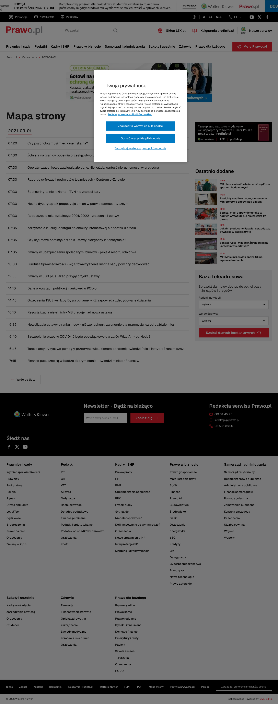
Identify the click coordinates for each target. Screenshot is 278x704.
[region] (140, 116)
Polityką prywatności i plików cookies (130, 114)
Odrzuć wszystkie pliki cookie (140, 138)
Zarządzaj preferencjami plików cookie (140, 148)
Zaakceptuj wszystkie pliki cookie (140, 126)
